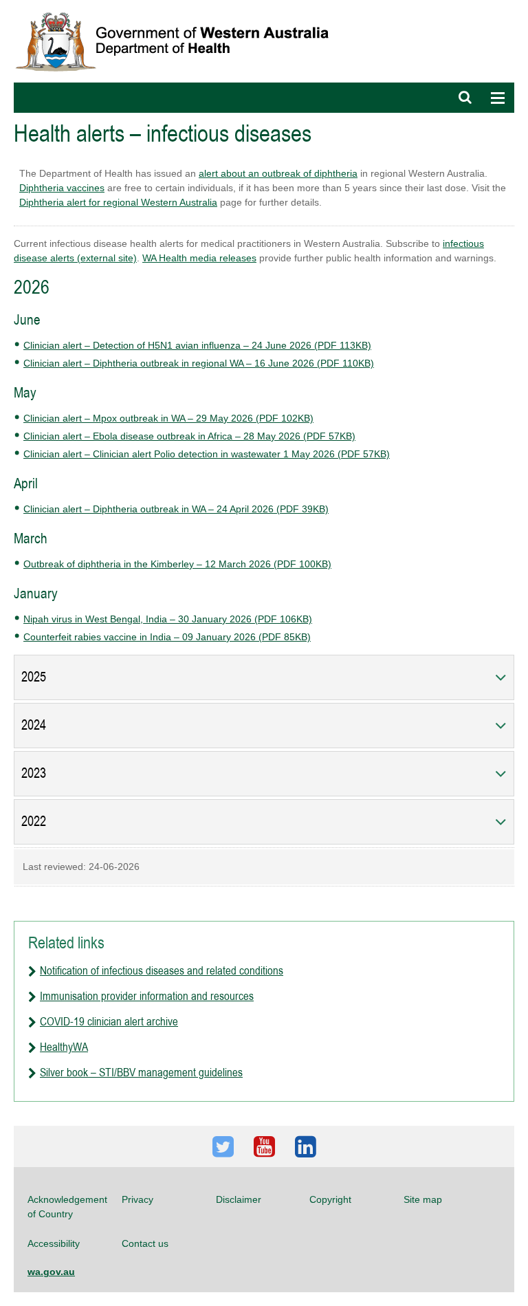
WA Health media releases (199, 257)
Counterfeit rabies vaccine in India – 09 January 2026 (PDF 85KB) (167, 636)
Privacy (137, 1199)
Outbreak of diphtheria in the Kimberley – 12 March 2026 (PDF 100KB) (177, 563)
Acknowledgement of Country (67, 1206)
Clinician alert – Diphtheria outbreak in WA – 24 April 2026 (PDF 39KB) (176, 508)
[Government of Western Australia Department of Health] (181, 6)
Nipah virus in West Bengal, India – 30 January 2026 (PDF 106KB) (167, 618)
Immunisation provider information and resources (147, 996)
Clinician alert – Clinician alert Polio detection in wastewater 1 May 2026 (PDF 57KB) (206, 453)
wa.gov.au (51, 1271)
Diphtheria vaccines (61, 187)
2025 (33, 677)
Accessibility (54, 1243)
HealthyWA (64, 1047)
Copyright (330, 1199)
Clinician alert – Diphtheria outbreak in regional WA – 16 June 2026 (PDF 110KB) (198, 363)
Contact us (145, 1243)
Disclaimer (238, 1199)
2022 (33, 821)
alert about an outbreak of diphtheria (278, 173)
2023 (33, 773)
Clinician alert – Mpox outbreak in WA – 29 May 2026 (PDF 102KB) (168, 418)
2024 (33, 725)
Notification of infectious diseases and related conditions (161, 970)
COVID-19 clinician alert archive (109, 1021)
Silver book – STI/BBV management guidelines (141, 1072)
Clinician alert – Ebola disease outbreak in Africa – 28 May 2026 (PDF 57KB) (189, 436)
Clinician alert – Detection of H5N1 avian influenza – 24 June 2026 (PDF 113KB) (197, 345)
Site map (423, 1199)
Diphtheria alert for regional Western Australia (118, 202)
